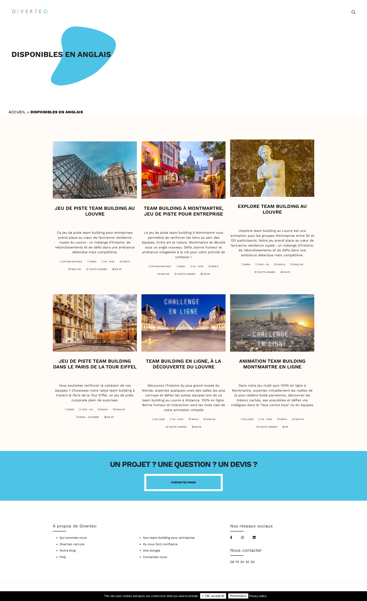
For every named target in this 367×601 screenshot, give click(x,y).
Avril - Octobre (89, 417)
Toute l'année (98, 269)
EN (117, 269)
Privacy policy (258, 596)
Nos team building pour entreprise (168, 537)
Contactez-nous (183, 482)
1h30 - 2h (263, 264)
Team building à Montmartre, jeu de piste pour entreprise (183, 211)
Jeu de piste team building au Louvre (95, 211)
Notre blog (68, 550)
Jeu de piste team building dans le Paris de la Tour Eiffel (95, 364)
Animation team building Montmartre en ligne (272, 364)
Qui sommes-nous (73, 537)
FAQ (63, 557)
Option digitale (72, 261)
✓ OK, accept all (213, 596)
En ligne (159, 419)
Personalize (238, 596)
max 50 (120, 409)
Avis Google (151, 550)
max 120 (76, 269)
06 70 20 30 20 (242, 562)
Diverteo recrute (72, 544)
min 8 (126, 261)
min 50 (281, 264)
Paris (93, 261)
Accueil (17, 112)
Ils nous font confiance (160, 544)
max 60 (164, 274)
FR (120, 269)
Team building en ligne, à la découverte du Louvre (183, 364)
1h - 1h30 (109, 261)
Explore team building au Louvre (272, 209)
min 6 (283, 419)
